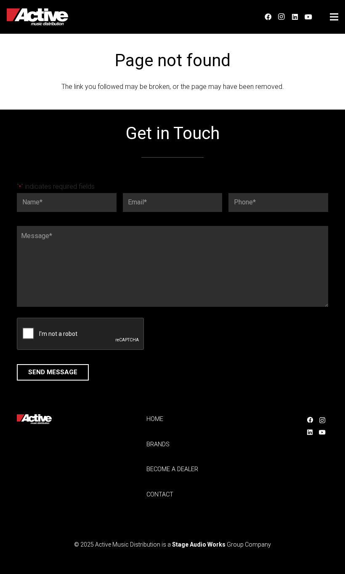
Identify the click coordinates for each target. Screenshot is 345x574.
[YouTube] (308, 17)
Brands (158, 444)
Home (154, 419)
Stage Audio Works (199, 544)
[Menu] (334, 16)
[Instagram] (281, 17)
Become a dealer (172, 469)
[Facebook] (268, 17)
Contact (159, 494)
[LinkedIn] (295, 17)
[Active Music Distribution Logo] (37, 16)
